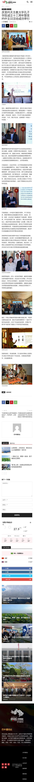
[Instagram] (6, 764)
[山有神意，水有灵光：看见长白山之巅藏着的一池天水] (6, 450)
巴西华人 (7, 6)
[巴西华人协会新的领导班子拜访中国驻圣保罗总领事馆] (17, 652)
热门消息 (9, 9)
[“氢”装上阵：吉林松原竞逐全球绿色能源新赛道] (6, 467)
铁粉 (30, 572)
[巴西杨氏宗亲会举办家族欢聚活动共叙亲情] (17, 672)
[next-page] (6, 473)
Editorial (5, 660)
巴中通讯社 (5, 21)
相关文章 (5, 443)
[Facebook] (3, 26)
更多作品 (12, 443)
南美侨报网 (8, 392)
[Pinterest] (11, 26)
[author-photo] (17, 432)
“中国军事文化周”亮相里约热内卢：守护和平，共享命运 (9, 415)
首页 (3, 6)
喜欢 (30, 568)
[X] (7, 26)
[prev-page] (3, 473)
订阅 (30, 579)
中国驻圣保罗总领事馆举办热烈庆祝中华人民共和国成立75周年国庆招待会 (25, 415)
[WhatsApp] (15, 26)
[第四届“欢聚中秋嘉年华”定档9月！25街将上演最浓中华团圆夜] (17, 691)
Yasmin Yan (6, 602)
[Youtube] (6, 767)
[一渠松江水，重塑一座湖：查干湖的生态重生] (6, 458)
